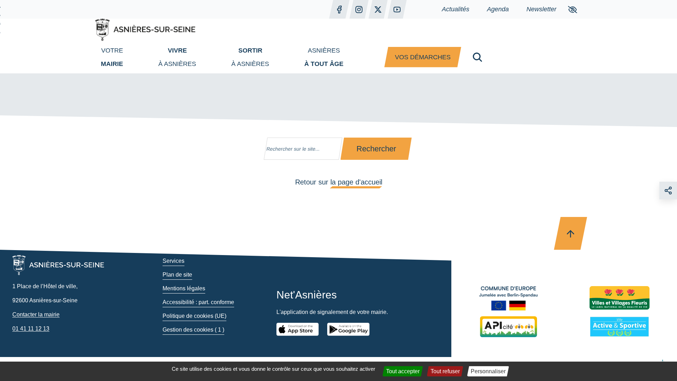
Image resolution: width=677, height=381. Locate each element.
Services (173, 261)
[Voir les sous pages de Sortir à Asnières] (276, 57)
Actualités (455, 9)
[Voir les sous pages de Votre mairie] (130, 57)
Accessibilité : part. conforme (198, 302)
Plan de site (177, 274)
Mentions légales (184, 288)
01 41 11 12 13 (30, 329)
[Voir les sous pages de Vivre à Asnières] (203, 57)
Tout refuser (445, 371)
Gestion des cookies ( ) (193, 329)
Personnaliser (488, 371)
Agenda (498, 9)
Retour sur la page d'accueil (338, 182)
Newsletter (541, 9)
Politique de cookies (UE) (194, 316)
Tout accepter (403, 371)
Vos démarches (423, 57)
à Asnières (177, 57)
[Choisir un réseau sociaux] (668, 190)
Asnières (323, 57)
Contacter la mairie (36, 315)
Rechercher (376, 148)
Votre (112, 57)
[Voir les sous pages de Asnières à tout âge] (350, 57)
